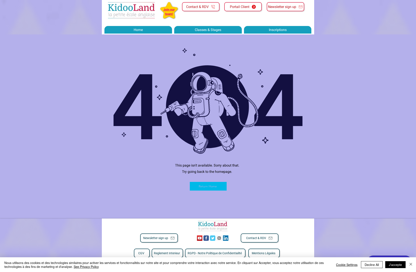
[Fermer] (410, 265)
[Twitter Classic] (212, 238)
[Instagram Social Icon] (219, 238)
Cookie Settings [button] (347, 264)
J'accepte (395, 264)
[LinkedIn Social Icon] (225, 238)
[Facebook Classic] (206, 238)
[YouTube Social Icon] (199, 238)
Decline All (372, 264)
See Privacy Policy (86, 266)
